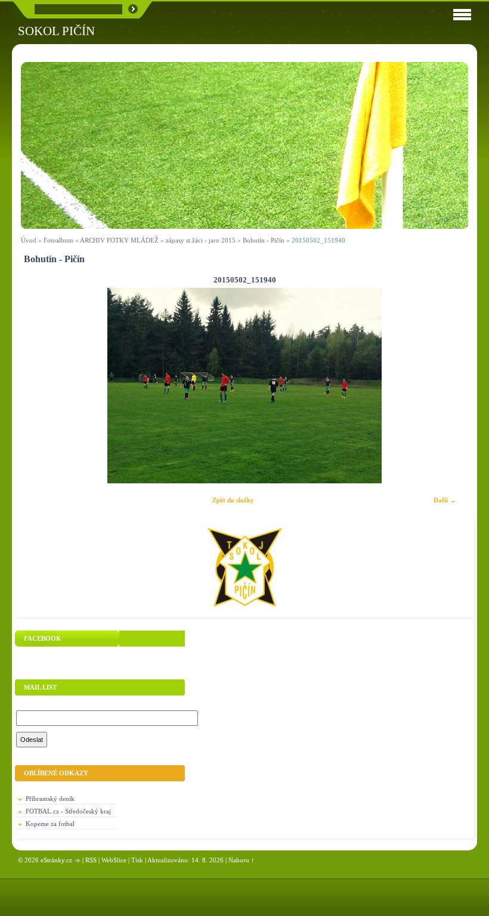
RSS (91, 860)
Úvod (28, 240)
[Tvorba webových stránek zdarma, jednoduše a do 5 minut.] (78, 861)
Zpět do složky (233, 500)
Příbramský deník (50, 798)
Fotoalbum (58, 240)
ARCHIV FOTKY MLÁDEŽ (119, 240)
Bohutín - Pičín (263, 240)
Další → (445, 500)
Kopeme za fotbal (50, 823)
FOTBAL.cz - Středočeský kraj (68, 811)
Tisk (137, 860)
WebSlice (113, 860)
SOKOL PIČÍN (56, 31)
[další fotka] (448, 385)
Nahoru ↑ (241, 860)
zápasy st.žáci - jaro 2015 (201, 240)
